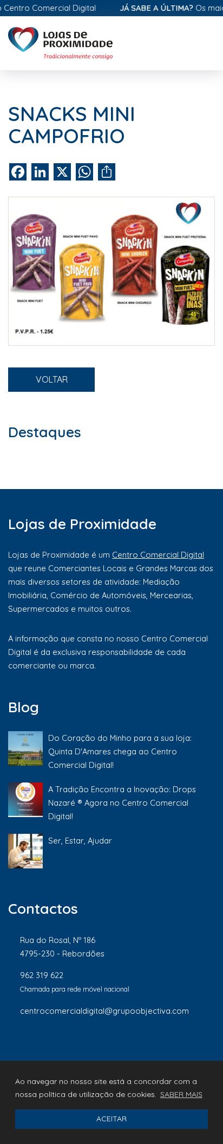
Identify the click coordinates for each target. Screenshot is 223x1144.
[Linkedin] (174, 1047)
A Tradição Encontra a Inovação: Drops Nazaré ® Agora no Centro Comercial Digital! (122, 802)
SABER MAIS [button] (181, 1094)
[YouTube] (209, 1047)
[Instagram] (137, 1047)
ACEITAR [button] (111, 1118)
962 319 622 (41, 975)
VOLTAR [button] (52, 379)
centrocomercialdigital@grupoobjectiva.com (104, 1011)
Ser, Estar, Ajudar (80, 840)
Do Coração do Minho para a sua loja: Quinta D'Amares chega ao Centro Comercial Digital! (120, 751)
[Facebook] (100, 1047)
